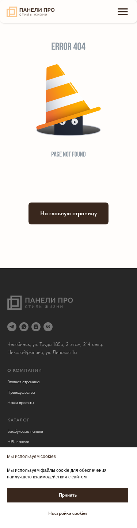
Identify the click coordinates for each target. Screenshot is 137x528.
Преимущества (21, 392)
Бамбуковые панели (25, 431)
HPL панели (18, 441)
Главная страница (23, 381)
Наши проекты (20, 402)
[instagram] (36, 326)
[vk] (48, 326)
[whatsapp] (23, 326)
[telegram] (11, 326)
